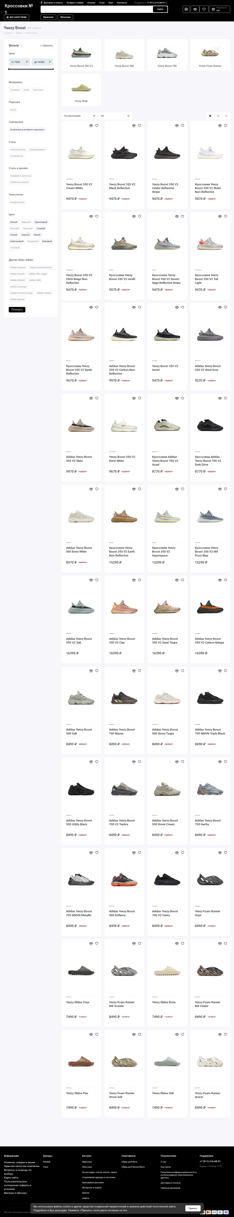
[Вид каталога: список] (218, 116)
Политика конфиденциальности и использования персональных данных (179, 1175)
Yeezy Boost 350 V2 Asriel (165, 368)
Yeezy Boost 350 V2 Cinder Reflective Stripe (165, 188)
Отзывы (91, 3)
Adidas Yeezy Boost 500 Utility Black (79, 822)
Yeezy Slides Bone (164, 1002)
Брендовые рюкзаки (93, 1182)
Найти (160, 9)
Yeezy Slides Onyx (77, 1002)
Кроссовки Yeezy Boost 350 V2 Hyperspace (163, 551)
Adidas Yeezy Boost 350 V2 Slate (79, 458)
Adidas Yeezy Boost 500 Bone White (79, 549)
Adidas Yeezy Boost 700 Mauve (122, 731)
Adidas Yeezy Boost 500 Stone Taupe (165, 731)
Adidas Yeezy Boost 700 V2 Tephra (122, 822)
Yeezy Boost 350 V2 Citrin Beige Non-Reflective (79, 279)
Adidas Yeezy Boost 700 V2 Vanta (165, 913)
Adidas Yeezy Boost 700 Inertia (208, 822)
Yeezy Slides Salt (163, 1093)
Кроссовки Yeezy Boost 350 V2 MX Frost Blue (206, 551)
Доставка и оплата (53, 3)
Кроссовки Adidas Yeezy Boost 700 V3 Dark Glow (208, 460)
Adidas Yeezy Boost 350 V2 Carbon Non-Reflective (122, 369)
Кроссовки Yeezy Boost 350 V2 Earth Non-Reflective (122, 551)
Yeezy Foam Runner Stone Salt (121, 1095)
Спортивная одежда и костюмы (98, 1177)
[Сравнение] (195, 9)
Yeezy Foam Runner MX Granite (121, 1004)
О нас (102, 3)
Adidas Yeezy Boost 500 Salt (79, 731)
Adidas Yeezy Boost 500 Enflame (122, 913)
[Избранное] (204, 9)
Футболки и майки (92, 1187)
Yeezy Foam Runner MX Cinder (207, 1004)
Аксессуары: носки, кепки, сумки (99, 1172)
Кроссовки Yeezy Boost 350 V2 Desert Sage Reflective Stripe (166, 279)
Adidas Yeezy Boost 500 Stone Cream (165, 822)
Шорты (85, 1198)
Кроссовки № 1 (19, 9)
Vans (45, 1167)
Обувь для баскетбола (133, 1167)
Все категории (18, 17)
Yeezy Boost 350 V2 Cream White (79, 186)
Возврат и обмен (75, 3)
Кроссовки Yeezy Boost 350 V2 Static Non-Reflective (208, 188)
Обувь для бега (129, 1161)
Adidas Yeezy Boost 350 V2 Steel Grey (208, 368)
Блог (111, 3)
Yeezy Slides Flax (77, 1093)
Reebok (47, 1161)
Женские (65, 17)
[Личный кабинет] (186, 9)
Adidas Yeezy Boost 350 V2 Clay (122, 640)
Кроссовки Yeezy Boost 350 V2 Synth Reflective (79, 369)
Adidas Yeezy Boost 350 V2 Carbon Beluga (209, 640)
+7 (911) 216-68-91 (149, 3)
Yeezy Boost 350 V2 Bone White (122, 458)
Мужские (48, 17)
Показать (17, 309)
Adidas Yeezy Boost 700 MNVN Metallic (79, 913)
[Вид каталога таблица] (226, 116)
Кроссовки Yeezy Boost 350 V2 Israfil (122, 277)
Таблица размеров (170, 1188)
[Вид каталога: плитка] (210, 116)
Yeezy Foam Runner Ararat (207, 1095)
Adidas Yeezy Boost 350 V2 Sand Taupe (165, 640)
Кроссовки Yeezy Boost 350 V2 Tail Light (206, 279)
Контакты (122, 3)
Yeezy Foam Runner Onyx (207, 913)
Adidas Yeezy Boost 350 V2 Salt (79, 640)
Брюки (85, 1192)
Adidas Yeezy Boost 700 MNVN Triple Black (210, 731)
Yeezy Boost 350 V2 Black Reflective (122, 186)
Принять (193, 1208)
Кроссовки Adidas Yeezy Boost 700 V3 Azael (165, 460)
